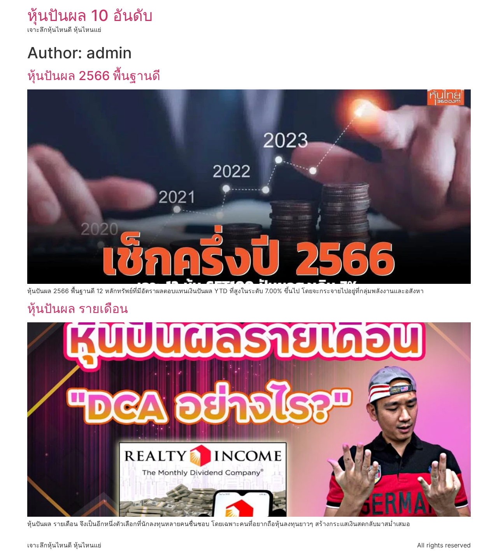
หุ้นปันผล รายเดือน (77, 308)
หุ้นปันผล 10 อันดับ (90, 15)
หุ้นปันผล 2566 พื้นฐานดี (93, 75)
